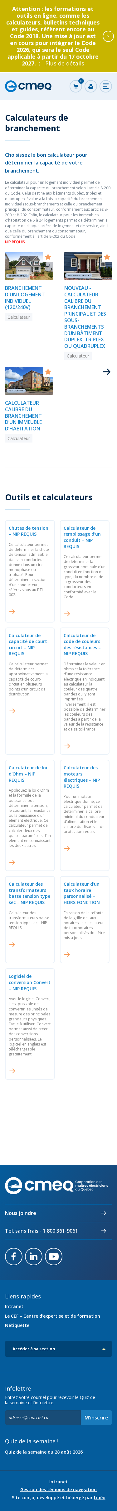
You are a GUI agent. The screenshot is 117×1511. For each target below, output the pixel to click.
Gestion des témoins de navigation (58, 1489)
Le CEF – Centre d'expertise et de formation (52, 1316)
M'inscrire (96, 1417)
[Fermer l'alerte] (108, 36)
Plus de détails (64, 63)
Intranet (14, 1306)
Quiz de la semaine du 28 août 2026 (44, 1452)
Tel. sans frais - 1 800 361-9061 (41, 1230)
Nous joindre (20, 1213)
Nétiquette (17, 1325)
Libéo (99, 1497)
